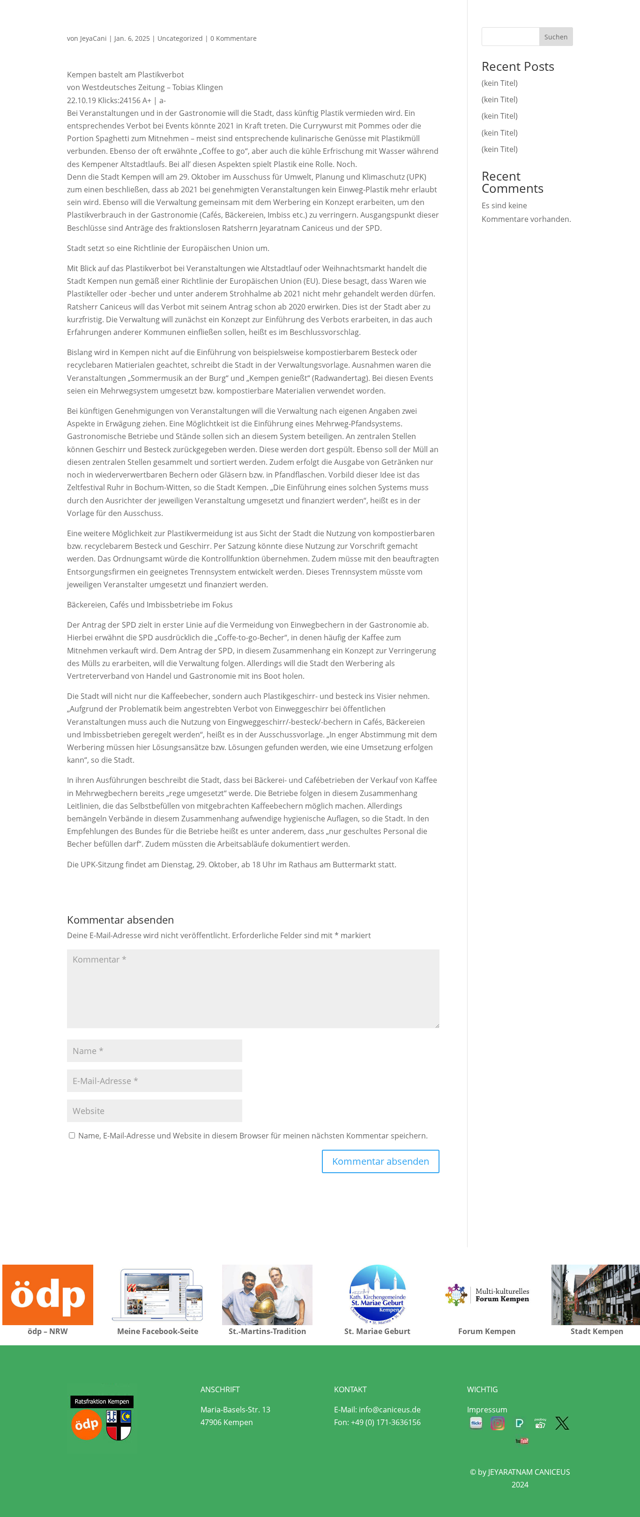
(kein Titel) (500, 83)
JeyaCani (93, 38)
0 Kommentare (233, 38)
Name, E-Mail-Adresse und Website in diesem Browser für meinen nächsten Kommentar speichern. (253, 1135)
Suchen (556, 36)
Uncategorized (180, 38)
